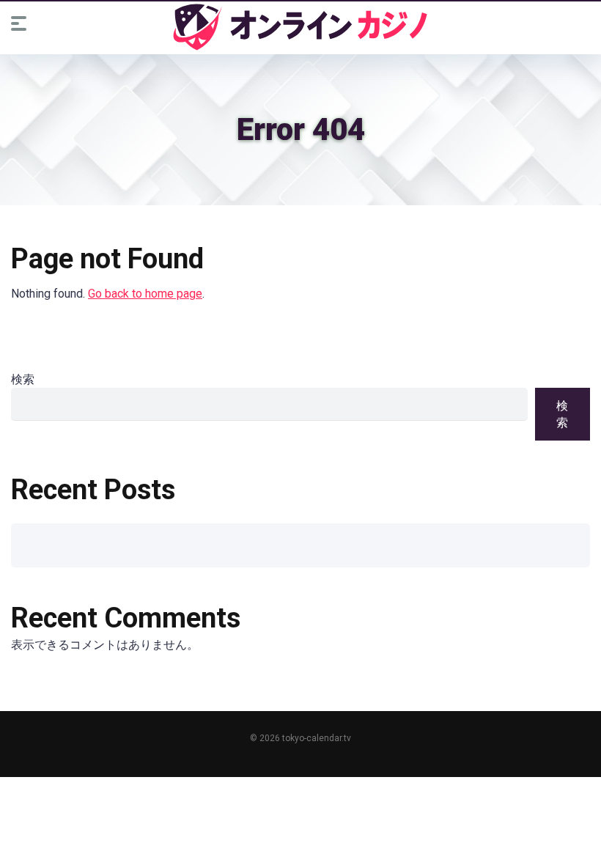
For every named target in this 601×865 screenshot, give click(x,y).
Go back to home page (145, 294)
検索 (22, 379)
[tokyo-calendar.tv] (300, 26)
